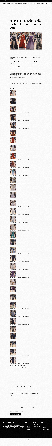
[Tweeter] (48, 3)
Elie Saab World (23, 365)
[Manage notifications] (1, 444)
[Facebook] (47, 3)
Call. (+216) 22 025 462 (6, 432)
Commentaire (12, 395)
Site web (33, 407)
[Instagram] (50, 3)
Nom (10, 407)
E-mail (22, 407)
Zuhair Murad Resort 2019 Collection (19, 77)
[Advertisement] (26, 10)
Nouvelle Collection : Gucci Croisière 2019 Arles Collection (21, 386)
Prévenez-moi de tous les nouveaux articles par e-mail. (18, 411)
